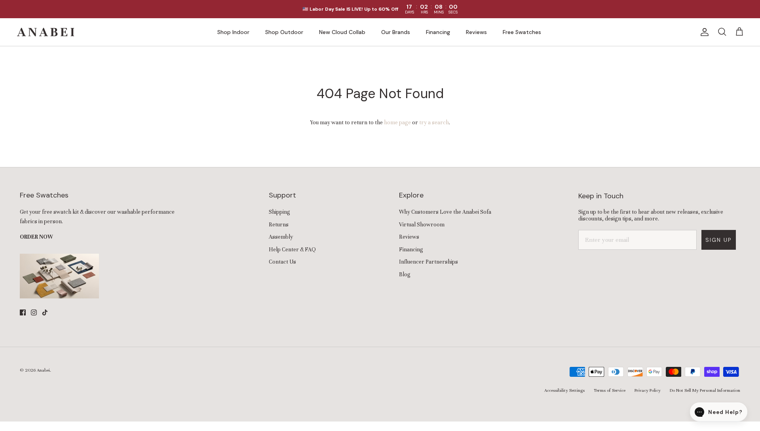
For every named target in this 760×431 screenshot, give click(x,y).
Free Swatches (522, 32)
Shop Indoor (233, 32)
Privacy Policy (648, 390)
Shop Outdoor (284, 32)
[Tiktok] (45, 312)
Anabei (43, 370)
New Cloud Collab (342, 32)
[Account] (703, 32)
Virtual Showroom (422, 224)
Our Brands (395, 32)
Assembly (281, 237)
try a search (434, 122)
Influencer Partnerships (428, 261)
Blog (404, 274)
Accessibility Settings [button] (564, 390)
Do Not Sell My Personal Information (705, 390)
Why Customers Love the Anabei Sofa (445, 212)
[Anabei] (45, 32)
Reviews (476, 32)
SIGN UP (718, 239)
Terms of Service (609, 390)
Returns (279, 224)
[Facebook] (23, 312)
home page (397, 122)
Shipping (279, 212)
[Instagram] (34, 312)
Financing (438, 32)
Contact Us (282, 261)
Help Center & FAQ (292, 249)
